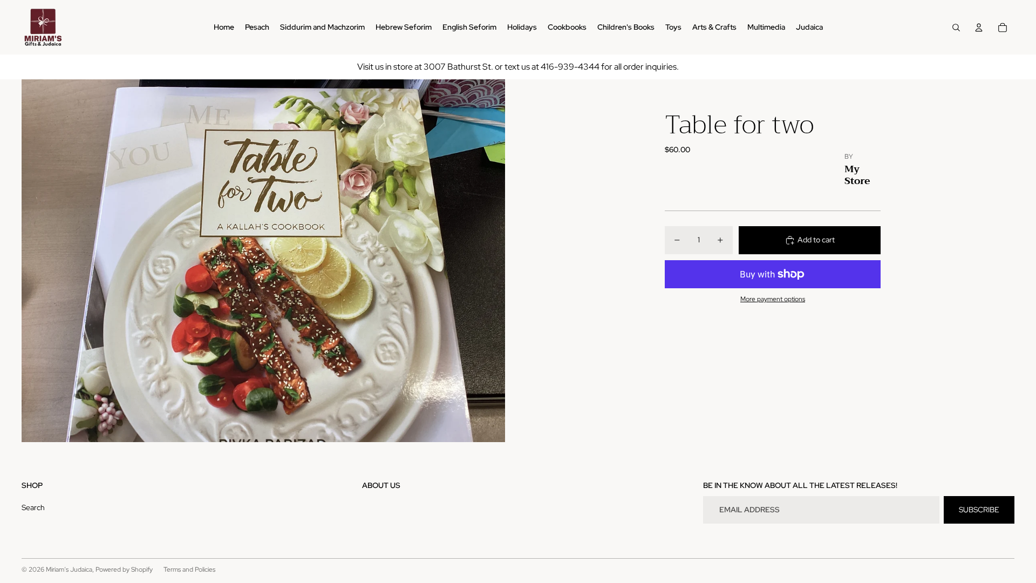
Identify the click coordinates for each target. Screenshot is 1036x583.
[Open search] (956, 27)
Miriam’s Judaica (69, 569)
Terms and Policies (189, 569)
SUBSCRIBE (979, 509)
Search (33, 507)
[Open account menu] (979, 27)
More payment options (772, 299)
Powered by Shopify (124, 569)
